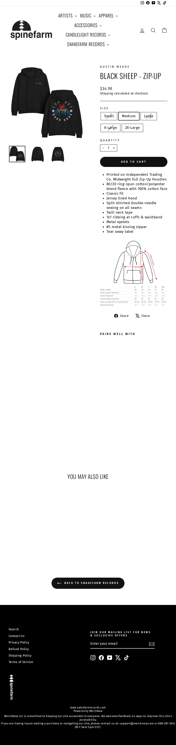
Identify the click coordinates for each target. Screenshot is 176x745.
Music (86, 15)
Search (14, 629)
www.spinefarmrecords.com (88, 707)
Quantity (110, 140)
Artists (66, 15)
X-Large (110, 127)
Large (148, 116)
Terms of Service (21, 662)
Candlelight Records (86, 34)
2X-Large (132, 127)
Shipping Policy (20, 655)
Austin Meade (115, 67)
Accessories (86, 25)
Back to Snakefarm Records (91, 583)
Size (104, 108)
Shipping (106, 93)
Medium (129, 116)
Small (109, 116)
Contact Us (16, 636)
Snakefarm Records (86, 44)
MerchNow (95, 711)
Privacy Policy (19, 642)
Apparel (107, 15)
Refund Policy (19, 649)
